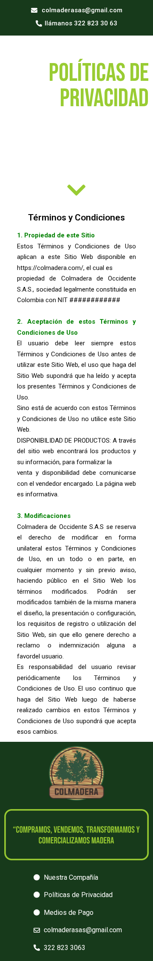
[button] (77, 10)
